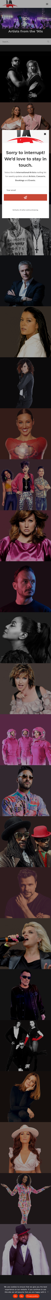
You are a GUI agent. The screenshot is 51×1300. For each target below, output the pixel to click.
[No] (47, 1291)
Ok (15, 1296)
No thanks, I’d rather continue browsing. (25, 210)
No (21, 1296)
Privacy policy (32, 1296)
